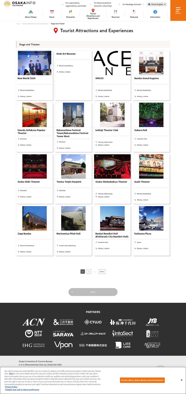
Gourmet (115, 17)
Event (51, 17)
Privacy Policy (11, 387)
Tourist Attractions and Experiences (35, 23)
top (18, 23)
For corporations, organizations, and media (75, 4)
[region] (93, 380)
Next (102, 271)
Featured (134, 17)
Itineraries (70, 17)
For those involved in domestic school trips (103, 4)
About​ (30, 17)
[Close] (182, 380)
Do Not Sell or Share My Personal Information (142, 380)
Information (155, 17)
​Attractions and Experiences (93, 16)
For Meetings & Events (132, 4)
